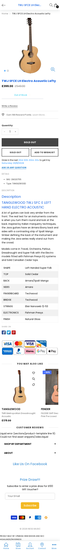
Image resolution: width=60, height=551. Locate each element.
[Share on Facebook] (4, 332)
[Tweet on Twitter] (9, 332)
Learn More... (39, 114)
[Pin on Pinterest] (14, 332)
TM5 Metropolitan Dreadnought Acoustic (18, 415)
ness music (34, 528)
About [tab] (8, 453)
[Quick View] (33, 378)
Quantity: (7, 125)
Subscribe (30, 505)
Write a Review (10, 106)
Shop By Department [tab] (18, 444)
